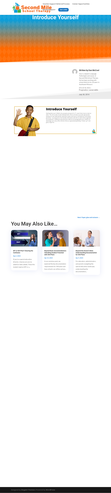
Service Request (49, 10)
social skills (93, 90)
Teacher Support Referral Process (56, 4)
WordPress (50, 490)
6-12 (84, 88)
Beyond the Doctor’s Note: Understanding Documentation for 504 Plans (86, 253)
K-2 (88, 88)
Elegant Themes (28, 490)
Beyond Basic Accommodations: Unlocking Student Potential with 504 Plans (55, 253)
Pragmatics (83, 90)
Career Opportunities (81, 4)
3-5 (80, 88)
